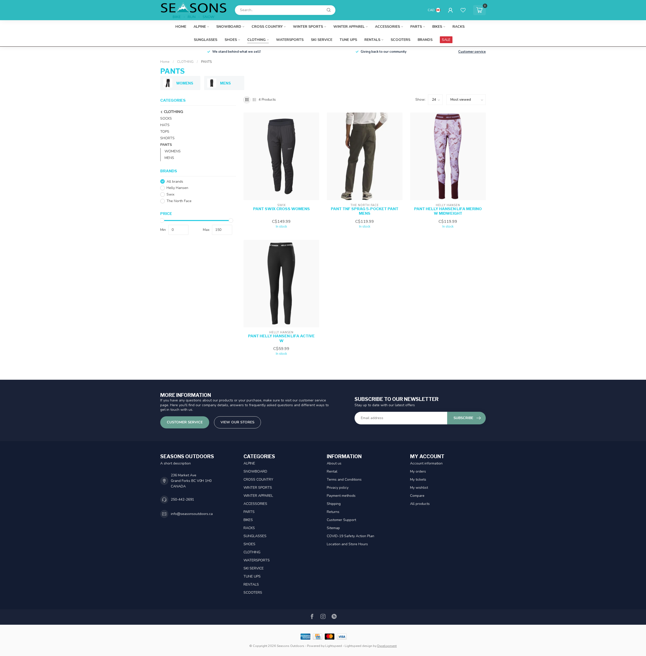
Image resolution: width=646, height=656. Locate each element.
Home (180, 26)
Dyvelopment (387, 646)
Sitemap (333, 528)
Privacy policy (337, 487)
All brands (175, 181)
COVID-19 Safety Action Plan (350, 536)
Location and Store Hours (347, 544)
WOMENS (173, 151)
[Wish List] (463, 10)
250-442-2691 (182, 499)
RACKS (458, 26)
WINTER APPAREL (349, 26)
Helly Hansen (177, 188)
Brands (425, 39)
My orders (418, 471)
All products (420, 503)
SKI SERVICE (321, 39)
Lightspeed (333, 646)
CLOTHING (256, 39)
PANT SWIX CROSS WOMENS (281, 209)
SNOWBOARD (228, 26)
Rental (332, 471)
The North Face (179, 201)
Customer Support (341, 519)
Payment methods (341, 495)
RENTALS (372, 39)
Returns (333, 511)
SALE (446, 39)
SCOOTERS (400, 39)
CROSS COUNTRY (267, 26)
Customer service (472, 51)
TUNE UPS (348, 39)
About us (334, 463)
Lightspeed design (358, 646)
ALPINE (200, 26)
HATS (165, 125)
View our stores (237, 422)
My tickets (418, 479)
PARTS (416, 26)
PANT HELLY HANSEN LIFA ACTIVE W (281, 338)
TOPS (164, 131)
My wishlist (419, 487)
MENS (169, 157)
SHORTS (167, 138)
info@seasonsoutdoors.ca (192, 513)
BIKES (437, 26)
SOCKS (166, 118)
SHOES (231, 39)
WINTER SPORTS (308, 26)
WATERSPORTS (290, 39)
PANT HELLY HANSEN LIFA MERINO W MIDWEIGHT (448, 211)
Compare (417, 495)
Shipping (334, 503)
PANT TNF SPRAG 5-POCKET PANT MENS (364, 211)
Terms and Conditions (344, 479)
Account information (426, 463)
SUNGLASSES (205, 39)
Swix (170, 195)
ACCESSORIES (387, 26)
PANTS (206, 62)
